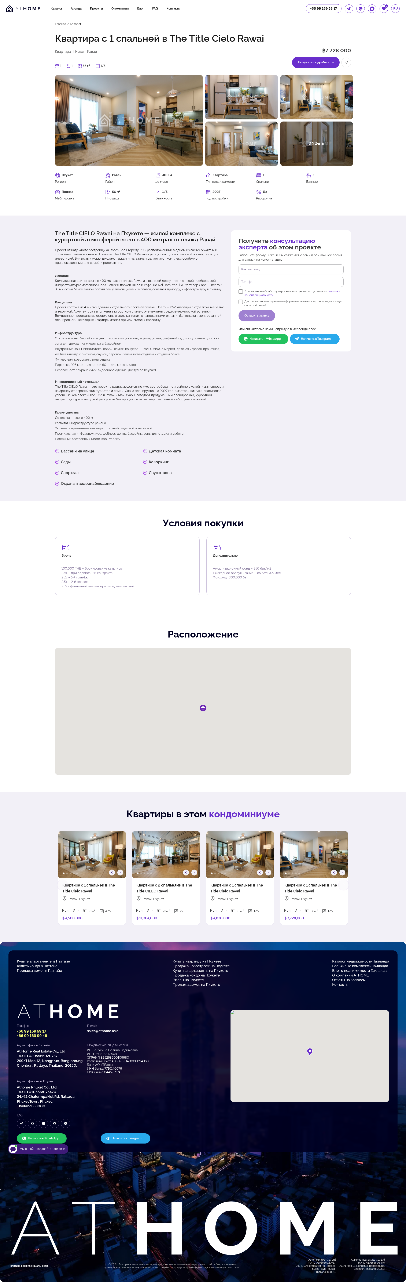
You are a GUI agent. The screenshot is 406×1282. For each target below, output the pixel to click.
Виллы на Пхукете (188, 980)
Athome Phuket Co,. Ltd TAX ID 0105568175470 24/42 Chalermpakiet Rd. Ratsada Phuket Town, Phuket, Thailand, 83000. (46, 1096)
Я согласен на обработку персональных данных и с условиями (292, 293)
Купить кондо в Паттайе (37, 966)
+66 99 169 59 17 (31, 1031)
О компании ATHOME (350, 975)
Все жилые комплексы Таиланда (360, 966)
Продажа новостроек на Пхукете (201, 966)
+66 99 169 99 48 (32, 1035)
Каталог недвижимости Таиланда (360, 961)
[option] (92, 854)
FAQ (155, 8)
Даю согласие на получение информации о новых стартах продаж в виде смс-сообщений (293, 303)
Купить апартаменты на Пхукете (200, 970)
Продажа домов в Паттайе (39, 970)
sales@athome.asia (102, 1031)
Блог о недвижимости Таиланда (359, 970)
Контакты (173, 8)
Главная (60, 24)
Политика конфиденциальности (28, 1265)
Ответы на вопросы (349, 980)
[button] (63, 873)
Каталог (56, 8)
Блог (140, 8)
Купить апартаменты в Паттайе (43, 961)
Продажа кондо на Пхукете (196, 975)
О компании (120, 8)
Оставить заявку (256, 315)
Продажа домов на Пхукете (196, 984)
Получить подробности (316, 62)
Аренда (76, 8)
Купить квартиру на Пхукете (197, 961)
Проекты (96, 8)
